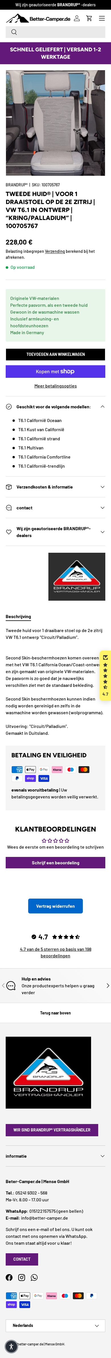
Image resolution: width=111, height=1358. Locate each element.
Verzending (55, 251)
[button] (105, 676)
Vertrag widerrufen (55, 906)
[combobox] (55, 32)
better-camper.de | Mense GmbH (40, 1344)
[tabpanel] (55, 681)
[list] (55, 123)
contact (21, 1259)
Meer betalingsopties (55, 385)
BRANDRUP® (17, 184)
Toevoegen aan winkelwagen (55, 354)
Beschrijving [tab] (18, 616)
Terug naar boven (55, 1012)
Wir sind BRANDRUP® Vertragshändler (52, 1129)
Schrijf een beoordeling (55, 862)
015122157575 (42, 1211)
